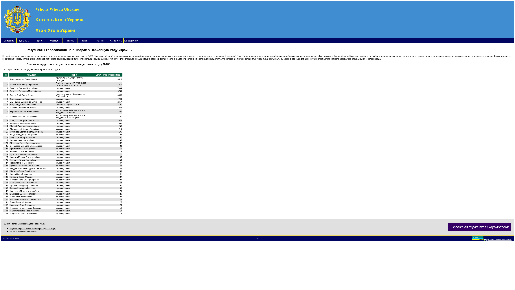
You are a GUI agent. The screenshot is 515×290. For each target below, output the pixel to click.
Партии (39, 40)
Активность (116, 40)
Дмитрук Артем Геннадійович (333, 56)
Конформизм (131, 40)
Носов (16, 239)
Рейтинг (100, 40)
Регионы (70, 40)
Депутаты (24, 40)
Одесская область (103, 56)
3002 (257, 239)
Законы (85, 40)
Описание (9, 40)
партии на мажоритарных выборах (23, 231)
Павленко (8, 239)
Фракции (54, 40)
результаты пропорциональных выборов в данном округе (33, 229)
